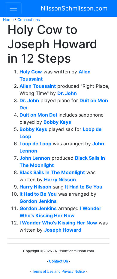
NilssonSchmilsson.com (74, 8)
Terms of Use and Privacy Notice (58, 271)
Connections (28, 19)
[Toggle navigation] (13, 8)
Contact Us (58, 261)
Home (8, 19)
